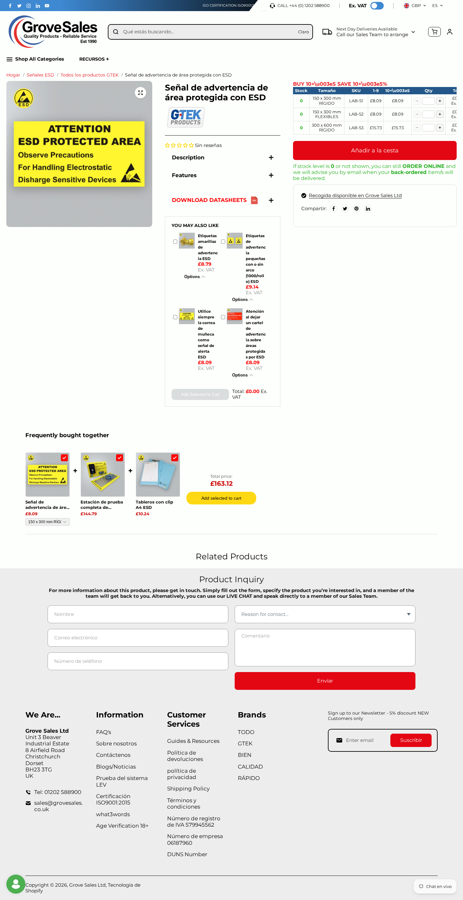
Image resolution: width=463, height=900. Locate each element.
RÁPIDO (249, 778)
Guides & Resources (193, 741)
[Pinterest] (356, 208)
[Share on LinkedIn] (368, 208)
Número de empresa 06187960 (195, 839)
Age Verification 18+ (122, 826)
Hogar (13, 75)
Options (192, 276)
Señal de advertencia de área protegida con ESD (47, 504)
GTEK (245, 743)
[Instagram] (28, 6)
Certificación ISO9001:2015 (113, 799)
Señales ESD (40, 75)
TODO (246, 732)
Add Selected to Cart (200, 394)
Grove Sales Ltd (87, 885)
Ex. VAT (358, 6)
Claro (303, 31)
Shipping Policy (188, 788)
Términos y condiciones (183, 803)
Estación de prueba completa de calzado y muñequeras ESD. (102, 504)
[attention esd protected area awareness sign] (140, 93)
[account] (450, 32)
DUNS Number (187, 854)
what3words (113, 814)
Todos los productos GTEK (90, 75)
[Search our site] (116, 31)
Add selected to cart (221, 498)
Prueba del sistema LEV (122, 781)
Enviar (325, 681)
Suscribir (411, 740)
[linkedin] (38, 6)
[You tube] (47, 6)
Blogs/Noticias (116, 766)
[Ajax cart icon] (434, 32)
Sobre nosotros (116, 743)
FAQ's (103, 732)
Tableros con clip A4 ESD (154, 504)
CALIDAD (250, 766)
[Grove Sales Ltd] (53, 32)
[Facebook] (10, 6)
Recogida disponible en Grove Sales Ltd (355, 195)
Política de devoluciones (185, 756)
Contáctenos (113, 755)
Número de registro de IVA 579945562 (193, 821)
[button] (179, 145)
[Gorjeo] (345, 208)
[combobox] (208, 32)
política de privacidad (181, 774)
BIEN (244, 755)
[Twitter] (19, 6)
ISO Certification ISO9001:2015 (231, 5)
